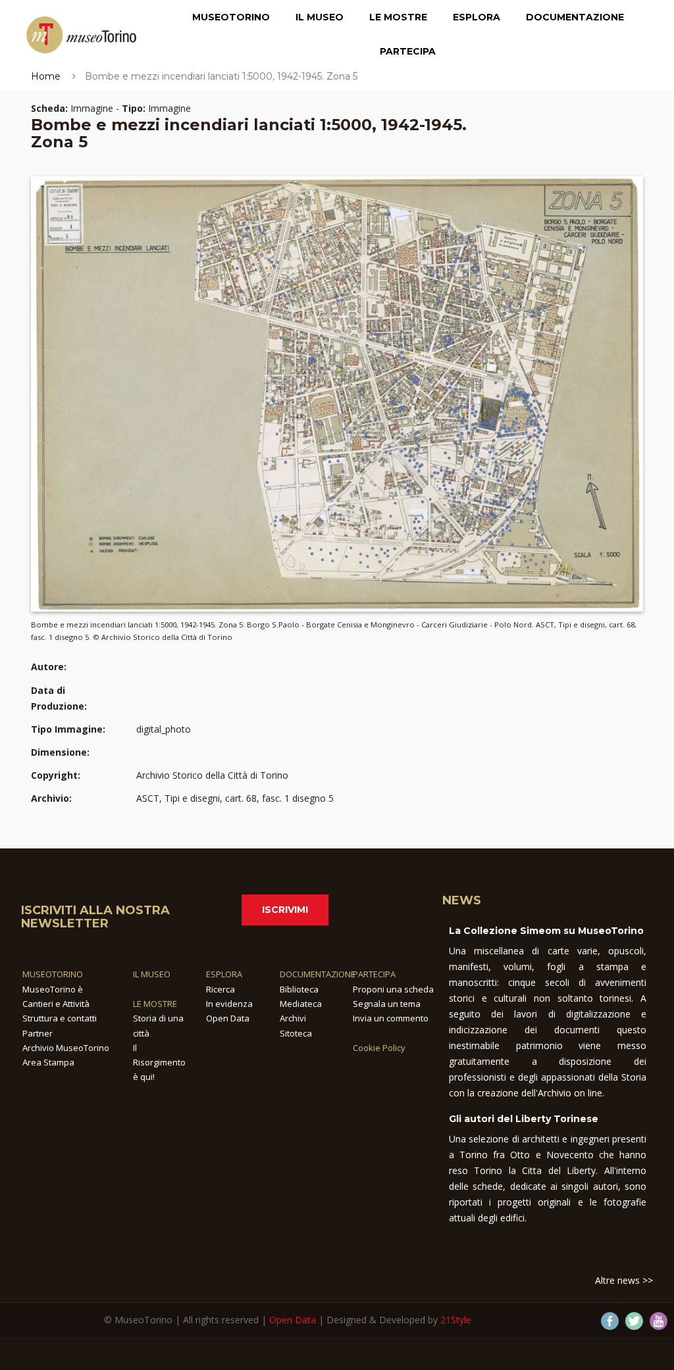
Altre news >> (624, 1280)
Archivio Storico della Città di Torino (212, 775)
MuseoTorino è (52, 989)
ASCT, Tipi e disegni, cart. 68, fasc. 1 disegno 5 (235, 798)
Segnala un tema (387, 1004)
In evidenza (229, 1004)
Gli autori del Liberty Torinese (523, 1119)
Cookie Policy (379, 1048)
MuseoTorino (231, 17)
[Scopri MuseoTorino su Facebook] (610, 1321)
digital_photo (163, 729)
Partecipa (408, 51)
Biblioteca (299, 989)
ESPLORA (224, 974)
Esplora (476, 17)
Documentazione (575, 17)
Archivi (293, 1018)
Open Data (227, 1018)
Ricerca (220, 989)
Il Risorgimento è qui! (159, 1062)
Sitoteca (296, 1033)
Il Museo (320, 17)
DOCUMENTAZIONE (317, 974)
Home (46, 76)
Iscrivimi (285, 910)
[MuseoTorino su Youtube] (658, 1321)
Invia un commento (390, 1018)
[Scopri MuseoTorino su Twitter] (634, 1321)
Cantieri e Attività (56, 1004)
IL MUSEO (151, 974)
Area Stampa (48, 1062)
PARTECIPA (374, 974)
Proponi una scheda (393, 989)
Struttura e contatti (59, 1018)
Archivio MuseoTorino (65, 1048)
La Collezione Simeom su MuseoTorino (546, 931)
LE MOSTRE (155, 1004)
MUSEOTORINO (52, 974)
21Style (455, 1319)
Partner (37, 1033)
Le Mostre (398, 17)
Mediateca (301, 1004)
